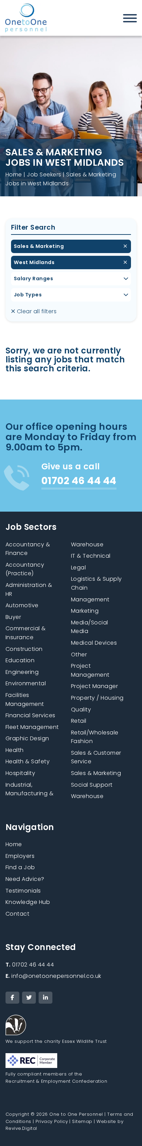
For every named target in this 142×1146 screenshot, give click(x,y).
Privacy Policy (52, 1121)
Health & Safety (28, 761)
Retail (79, 721)
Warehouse (87, 796)
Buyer (13, 617)
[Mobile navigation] (130, 19)
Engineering (22, 672)
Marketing (85, 611)
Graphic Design (27, 738)
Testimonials (23, 891)
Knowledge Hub (28, 902)
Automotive (22, 605)
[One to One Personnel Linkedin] (45, 998)
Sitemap (82, 1121)
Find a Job (20, 867)
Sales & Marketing (39, 246)
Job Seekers (44, 174)
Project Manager (94, 686)
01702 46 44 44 (30, 965)
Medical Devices (94, 643)
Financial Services (30, 715)
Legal (78, 567)
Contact (17, 914)
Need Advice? (25, 879)
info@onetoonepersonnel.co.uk (53, 976)
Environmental (26, 683)
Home (14, 174)
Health (15, 750)
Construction (24, 649)
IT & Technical (91, 556)
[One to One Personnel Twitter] (29, 998)
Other (79, 654)
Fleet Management (32, 727)
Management (90, 599)
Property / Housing (97, 698)
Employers (20, 856)
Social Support (92, 785)
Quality (81, 709)
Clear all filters (36, 311)
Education (20, 660)
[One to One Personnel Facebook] (12, 998)
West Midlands (34, 262)
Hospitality (20, 773)
